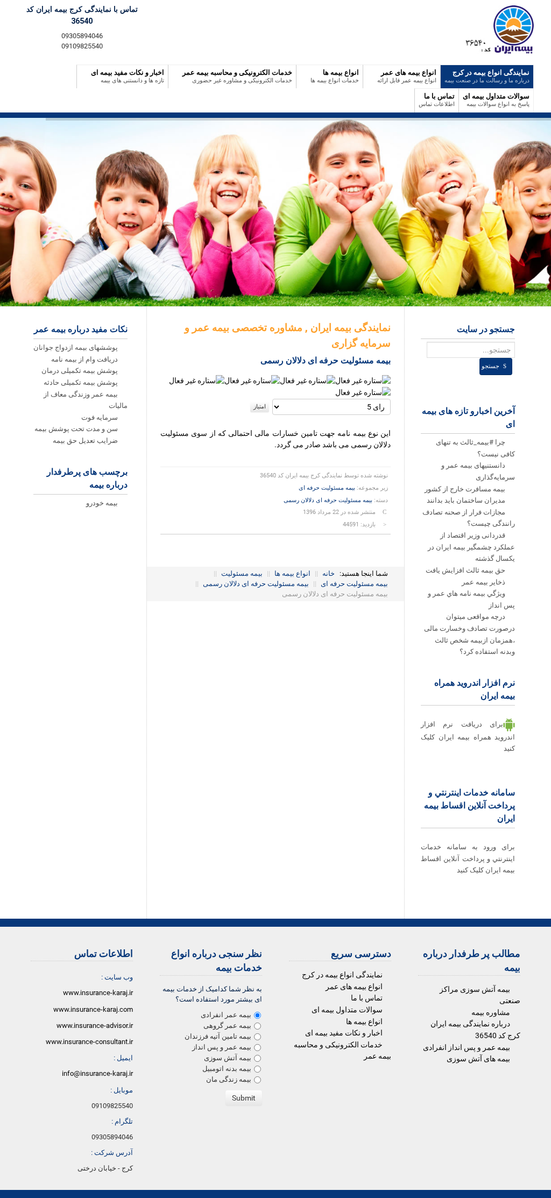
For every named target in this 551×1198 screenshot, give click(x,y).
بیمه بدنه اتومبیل (226, 1069)
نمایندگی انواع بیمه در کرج (342, 974)
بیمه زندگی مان (228, 1079)
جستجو (490, 366)
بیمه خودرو (102, 503)
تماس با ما (367, 998)
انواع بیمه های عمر (354, 986)
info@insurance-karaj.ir (97, 1073)
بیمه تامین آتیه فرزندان (218, 1036)
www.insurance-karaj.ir (98, 993)
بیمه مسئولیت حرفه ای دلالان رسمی (328, 500)
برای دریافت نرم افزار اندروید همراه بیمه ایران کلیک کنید (468, 736)
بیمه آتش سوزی (227, 1058)
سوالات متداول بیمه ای (347, 1009)
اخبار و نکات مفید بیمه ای (344, 1033)
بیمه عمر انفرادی (226, 1015)
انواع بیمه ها (364, 1021)
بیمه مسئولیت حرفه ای (327, 487)
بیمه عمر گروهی (227, 1025)
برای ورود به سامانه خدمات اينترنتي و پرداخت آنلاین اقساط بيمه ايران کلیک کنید (468, 858)
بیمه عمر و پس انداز (221, 1047)
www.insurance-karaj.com (93, 1009)
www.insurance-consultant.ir (89, 1042)
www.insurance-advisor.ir (94, 1025)
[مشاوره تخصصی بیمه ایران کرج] (495, 29)
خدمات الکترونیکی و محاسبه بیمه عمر (342, 1050)
